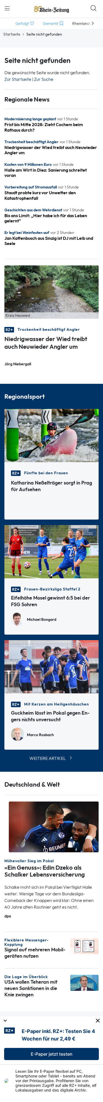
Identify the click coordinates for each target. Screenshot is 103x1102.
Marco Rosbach (40, 735)
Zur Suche (43, 79)
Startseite (11, 34)
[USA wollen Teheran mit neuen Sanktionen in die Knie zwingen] (84, 982)
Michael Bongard (41, 619)
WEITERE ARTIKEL (47, 758)
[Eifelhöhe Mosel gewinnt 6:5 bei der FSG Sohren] (51, 551)
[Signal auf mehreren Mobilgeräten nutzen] (84, 945)
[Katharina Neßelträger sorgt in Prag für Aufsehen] (51, 435)
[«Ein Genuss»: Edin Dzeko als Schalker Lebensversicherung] (54, 826)
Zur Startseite (17, 79)
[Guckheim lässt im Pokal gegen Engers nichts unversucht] (51, 666)
